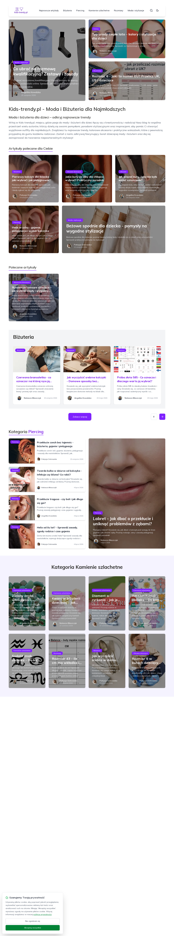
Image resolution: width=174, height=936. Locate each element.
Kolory (96, 29)
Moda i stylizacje (136, 10)
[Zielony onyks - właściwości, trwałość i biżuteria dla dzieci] (27, 603)
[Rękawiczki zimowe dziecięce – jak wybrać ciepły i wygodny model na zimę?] (34, 297)
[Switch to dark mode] (157, 10)
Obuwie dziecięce (74, 172)
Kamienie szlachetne (99, 10)
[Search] (151, 10)
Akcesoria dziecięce (22, 282)
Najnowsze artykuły (49, 10)
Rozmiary (118, 10)
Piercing (80, 10)
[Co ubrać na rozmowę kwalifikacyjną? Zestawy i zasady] (47, 60)
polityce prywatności (42, 914)
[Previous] (154, 417)
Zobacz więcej (80, 416)
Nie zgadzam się (32, 921)
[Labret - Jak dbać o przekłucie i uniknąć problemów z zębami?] (127, 493)
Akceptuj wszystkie (32, 928)
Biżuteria (67, 10)
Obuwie (123, 172)
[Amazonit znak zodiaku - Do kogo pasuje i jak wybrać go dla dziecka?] (147, 603)
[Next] (162, 417)
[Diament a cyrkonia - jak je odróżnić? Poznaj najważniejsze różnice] (107, 603)
